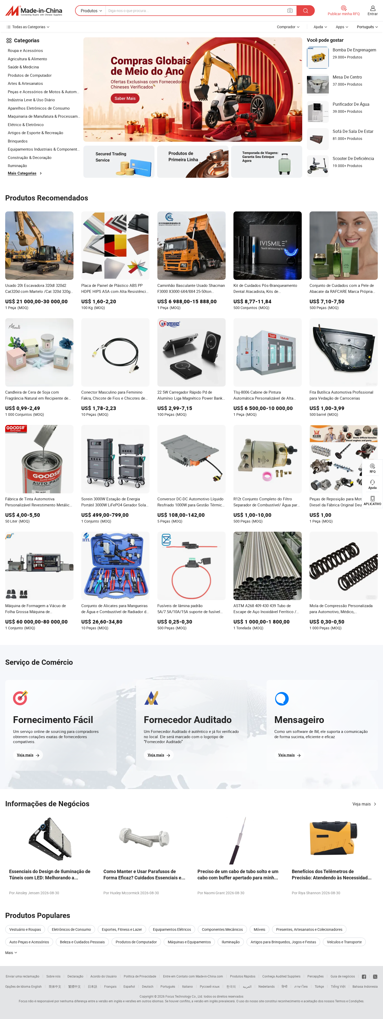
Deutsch (147, 986)
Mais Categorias (22, 173)
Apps (340, 26)
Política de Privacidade (140, 976)
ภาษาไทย (301, 986)
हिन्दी (284, 986)
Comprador (286, 26)
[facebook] (364, 976)
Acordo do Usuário (103, 976)
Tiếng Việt (338, 986)
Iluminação (17, 165)
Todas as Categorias (28, 26)
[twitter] (375, 976)
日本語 (92, 986)
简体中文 (55, 986)
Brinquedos (18, 141)
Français (110, 986)
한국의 (231, 986)
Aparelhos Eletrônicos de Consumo (39, 108)
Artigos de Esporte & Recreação (35, 132)
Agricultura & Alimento (27, 58)
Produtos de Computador (30, 75)
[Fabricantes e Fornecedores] (33, 10)
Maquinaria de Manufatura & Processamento (44, 116)
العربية (247, 986)
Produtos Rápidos (242, 976)
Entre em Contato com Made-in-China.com (193, 976)
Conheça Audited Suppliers (281, 976)
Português (167, 986)
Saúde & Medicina (23, 66)
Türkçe (319, 986)
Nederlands (266, 986)
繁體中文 (74, 986)
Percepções (315, 976)
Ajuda (318, 26)
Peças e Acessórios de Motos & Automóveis (44, 91)
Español (129, 986)
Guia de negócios (343, 976)
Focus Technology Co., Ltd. (184, 996)
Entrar (373, 13)
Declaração (75, 976)
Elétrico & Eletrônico (26, 124)
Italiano (187, 986)
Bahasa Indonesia (365, 986)
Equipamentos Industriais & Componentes (44, 149)
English (36, 986)
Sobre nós (53, 976)
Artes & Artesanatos (25, 83)
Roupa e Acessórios (25, 50)
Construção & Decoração (30, 157)
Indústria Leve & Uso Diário (31, 99)
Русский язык (209, 986)
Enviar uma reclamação (22, 976)
